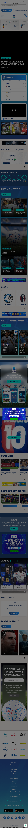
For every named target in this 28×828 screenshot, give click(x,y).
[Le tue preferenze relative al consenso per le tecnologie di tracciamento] (25, 825)
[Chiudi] (23, 410)
